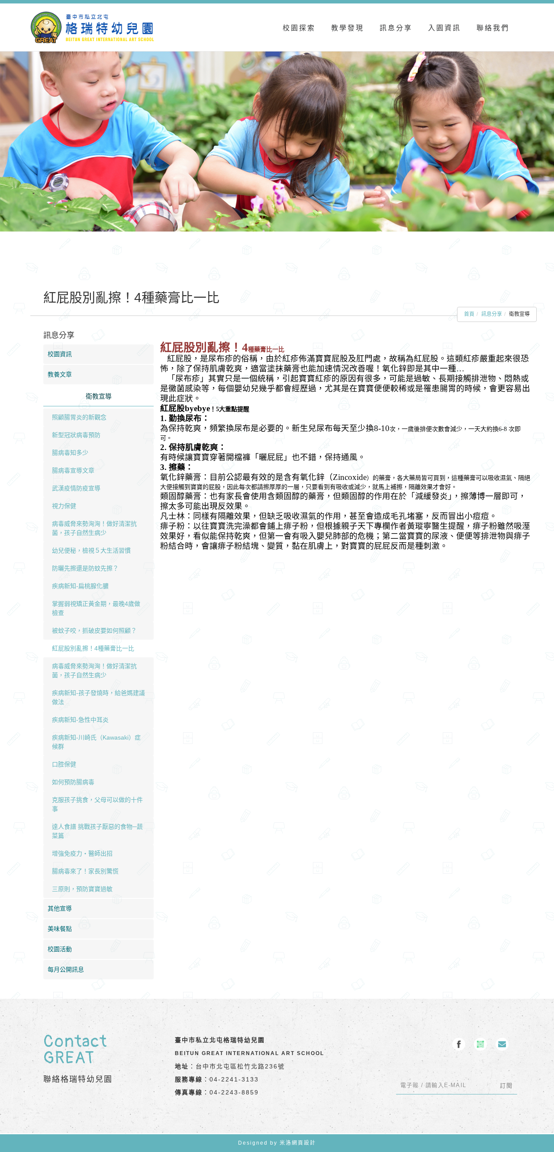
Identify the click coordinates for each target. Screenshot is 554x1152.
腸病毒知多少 (70, 452)
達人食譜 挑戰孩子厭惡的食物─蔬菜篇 (97, 831)
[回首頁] (92, 27)
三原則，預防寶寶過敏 (82, 888)
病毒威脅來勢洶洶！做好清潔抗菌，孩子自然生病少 (94, 528)
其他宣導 (60, 908)
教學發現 (347, 28)
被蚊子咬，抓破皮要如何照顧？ (94, 630)
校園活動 (60, 949)
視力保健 (64, 505)
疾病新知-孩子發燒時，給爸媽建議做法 (98, 697)
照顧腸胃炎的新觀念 (79, 417)
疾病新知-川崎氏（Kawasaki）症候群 (96, 742)
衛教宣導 (99, 396)
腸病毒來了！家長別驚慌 (85, 871)
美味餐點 (60, 928)
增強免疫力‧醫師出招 (82, 853)
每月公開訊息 (66, 969)
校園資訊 (60, 354)
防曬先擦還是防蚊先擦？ (85, 568)
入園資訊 (444, 28)
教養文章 (60, 374)
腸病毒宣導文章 (73, 470)
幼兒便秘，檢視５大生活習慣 (91, 550)
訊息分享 (396, 28)
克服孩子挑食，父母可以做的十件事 (97, 804)
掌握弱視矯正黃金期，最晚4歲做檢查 (96, 608)
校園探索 (299, 28)
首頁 (469, 314)
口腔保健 (64, 764)
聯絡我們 (493, 28)
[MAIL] (502, 1044)
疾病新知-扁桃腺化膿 (80, 585)
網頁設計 (304, 1143)
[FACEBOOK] (458, 1044)
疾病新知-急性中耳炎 (80, 719)
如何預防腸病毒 (73, 782)
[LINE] (480, 1044)
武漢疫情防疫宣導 (76, 488)
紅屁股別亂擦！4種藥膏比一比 (93, 648)
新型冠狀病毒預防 (76, 434)
